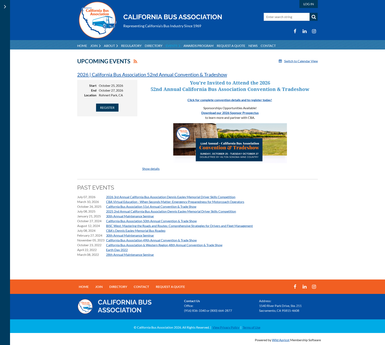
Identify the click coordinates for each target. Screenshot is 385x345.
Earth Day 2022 (117, 250)
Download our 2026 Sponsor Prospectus (230, 113)
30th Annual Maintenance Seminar (130, 216)
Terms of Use (251, 327)
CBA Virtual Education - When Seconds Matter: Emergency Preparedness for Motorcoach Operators (175, 202)
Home (84, 287)
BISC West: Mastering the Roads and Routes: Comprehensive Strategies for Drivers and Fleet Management (179, 226)
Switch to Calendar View (301, 61)
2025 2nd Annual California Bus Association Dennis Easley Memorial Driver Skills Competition (171, 211)
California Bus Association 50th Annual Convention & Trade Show (151, 221)
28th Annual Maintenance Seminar (130, 254)
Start (92, 85)
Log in (308, 4)
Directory (118, 287)
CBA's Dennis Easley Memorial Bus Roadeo (135, 230)
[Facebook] (295, 31)
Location (90, 95)
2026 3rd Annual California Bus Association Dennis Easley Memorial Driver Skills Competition (170, 197)
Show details (151, 168)
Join (99, 287)
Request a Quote (170, 287)
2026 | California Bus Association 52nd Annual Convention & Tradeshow (152, 74)
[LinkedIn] (304, 31)
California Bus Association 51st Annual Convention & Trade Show (151, 206)
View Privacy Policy (225, 327)
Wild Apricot (281, 340)
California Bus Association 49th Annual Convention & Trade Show (151, 240)
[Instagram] (314, 31)
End (93, 90)
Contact (141, 287)
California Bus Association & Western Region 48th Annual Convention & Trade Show (164, 245)
